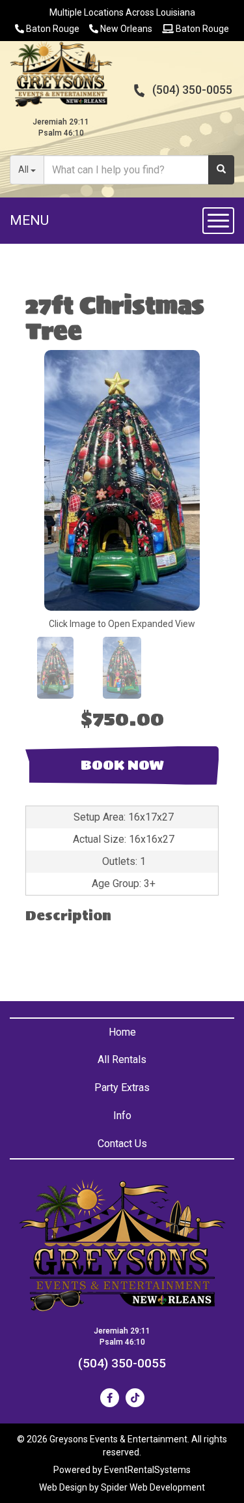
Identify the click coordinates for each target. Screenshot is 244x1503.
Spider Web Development (153, 1487)
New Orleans (125, 28)
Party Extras (122, 1087)
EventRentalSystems (147, 1470)
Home (122, 1032)
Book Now (122, 765)
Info (122, 1115)
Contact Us (122, 1143)
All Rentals (122, 1059)
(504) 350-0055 (192, 89)
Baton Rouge (51, 28)
